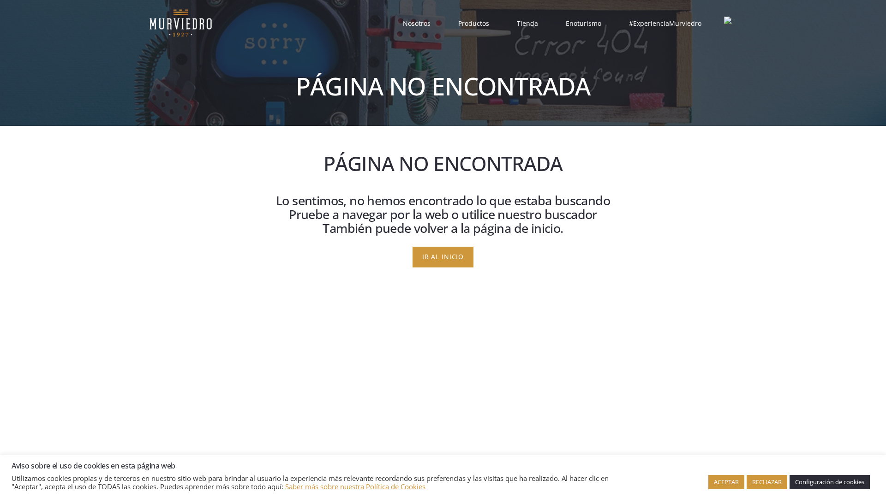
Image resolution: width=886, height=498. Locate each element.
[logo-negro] (180, 23)
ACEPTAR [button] (726, 482)
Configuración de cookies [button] (829, 482)
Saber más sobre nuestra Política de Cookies (355, 486)
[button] (436, 23)
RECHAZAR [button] (767, 482)
